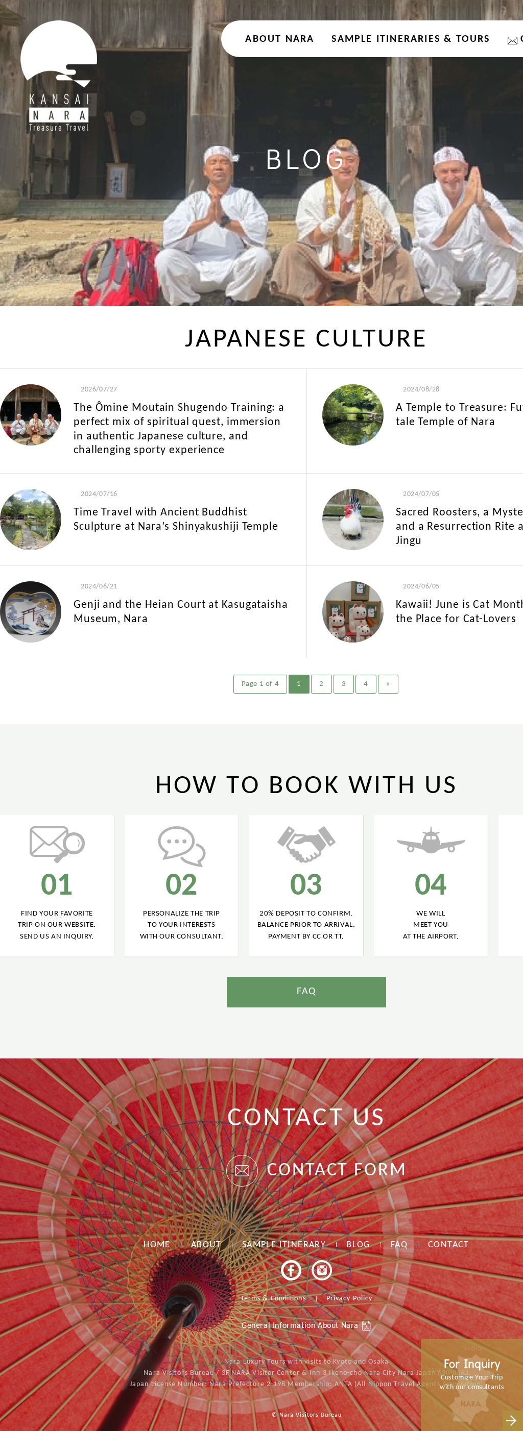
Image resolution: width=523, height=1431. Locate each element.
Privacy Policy (349, 1298)
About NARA (279, 39)
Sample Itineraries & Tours (410, 39)
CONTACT (448, 1245)
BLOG (358, 1245)
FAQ (306, 991)
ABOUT (206, 1245)
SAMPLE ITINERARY (284, 1245)
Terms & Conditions (273, 1298)
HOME (157, 1245)
